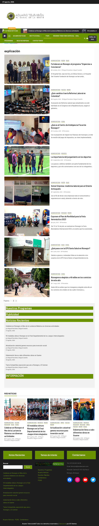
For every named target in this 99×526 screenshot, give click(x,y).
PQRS (47, 36)
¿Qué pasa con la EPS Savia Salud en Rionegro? (70, 248)
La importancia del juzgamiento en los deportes (71, 157)
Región (63, 60)
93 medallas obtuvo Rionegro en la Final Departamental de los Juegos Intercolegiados (35, 336)
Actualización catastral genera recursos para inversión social (26, 346)
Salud (67, 60)
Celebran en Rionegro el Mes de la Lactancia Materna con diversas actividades (54, 31)
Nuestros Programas (45, 470)
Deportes (64, 153)
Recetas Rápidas (23, 41)
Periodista (66, 131)
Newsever (62, 524)
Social (63, 121)
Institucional (34, 36)
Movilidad (64, 212)
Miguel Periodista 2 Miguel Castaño (72, 70)
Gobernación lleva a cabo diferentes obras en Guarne (23, 355)
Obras (62, 422)
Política (63, 89)
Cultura (17, 422)
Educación (7, 424)
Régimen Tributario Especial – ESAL (66, 36)
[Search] (85, 38)
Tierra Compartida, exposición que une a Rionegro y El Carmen (27, 365)
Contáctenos (38, 41)
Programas (8, 41)
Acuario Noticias (19, 36)
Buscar (5, 463)
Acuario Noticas (43, 472)
